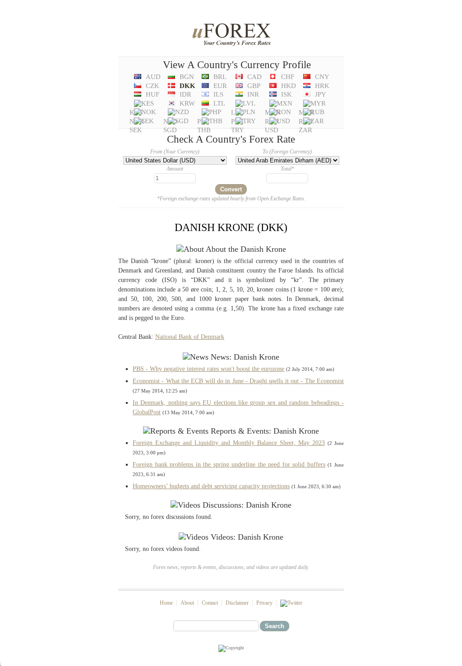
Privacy (264, 603)
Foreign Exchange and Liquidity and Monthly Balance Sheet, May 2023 (229, 442)
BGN (187, 76)
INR (253, 94)
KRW (187, 103)
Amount (174, 169)
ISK (286, 94)
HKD (288, 85)
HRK (322, 85)
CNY (322, 76)
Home (166, 603)
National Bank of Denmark (189, 336)
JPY (320, 94)
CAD (254, 76)
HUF (152, 94)
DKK (187, 85)
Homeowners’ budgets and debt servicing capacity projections (211, 486)
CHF (287, 76)
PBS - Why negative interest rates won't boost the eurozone (208, 368)
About (187, 603)
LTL (219, 103)
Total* (287, 169)
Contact (210, 603)
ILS (218, 94)
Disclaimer (237, 603)
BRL (219, 76)
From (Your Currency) (174, 151)
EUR (220, 85)
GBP (253, 85)
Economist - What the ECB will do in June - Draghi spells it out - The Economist (238, 381)
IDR (185, 94)
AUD (153, 76)
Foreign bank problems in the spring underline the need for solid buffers (229, 464)
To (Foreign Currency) (287, 151)
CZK (152, 85)
